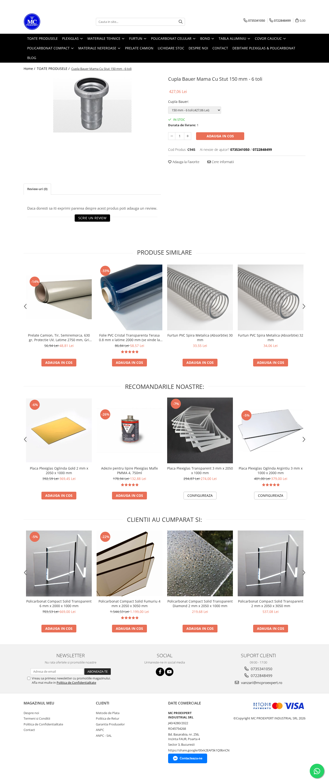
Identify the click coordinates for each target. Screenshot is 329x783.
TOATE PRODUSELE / (54, 68)
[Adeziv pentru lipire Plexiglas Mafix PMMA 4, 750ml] (129, 430)
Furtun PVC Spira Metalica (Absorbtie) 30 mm (200, 337)
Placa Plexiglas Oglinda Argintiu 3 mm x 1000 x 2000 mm (271, 470)
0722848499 (261, 675)
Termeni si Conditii (37, 718)
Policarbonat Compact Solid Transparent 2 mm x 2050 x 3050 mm (270, 603)
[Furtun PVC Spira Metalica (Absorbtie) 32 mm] (270, 297)
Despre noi (31, 713)
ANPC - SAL (104, 735)
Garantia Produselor (110, 724)
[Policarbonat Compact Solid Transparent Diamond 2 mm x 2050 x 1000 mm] (200, 563)
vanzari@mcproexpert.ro (261, 682)
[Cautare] (180, 22)
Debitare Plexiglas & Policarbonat (263, 48)
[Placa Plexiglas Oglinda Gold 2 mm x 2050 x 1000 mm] (59, 430)
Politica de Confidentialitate (76, 682)
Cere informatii (222, 161)
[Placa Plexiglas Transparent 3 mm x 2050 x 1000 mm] (200, 430)
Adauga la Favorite (185, 161)
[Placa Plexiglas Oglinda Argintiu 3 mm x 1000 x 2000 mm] (270, 430)
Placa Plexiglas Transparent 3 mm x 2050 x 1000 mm (200, 470)
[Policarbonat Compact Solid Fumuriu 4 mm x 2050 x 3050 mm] (129, 563)
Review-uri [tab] (37, 189)
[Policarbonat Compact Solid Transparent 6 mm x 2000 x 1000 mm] (59, 564)
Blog (31, 57)
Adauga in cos (220, 136)
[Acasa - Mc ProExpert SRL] (48, 21)
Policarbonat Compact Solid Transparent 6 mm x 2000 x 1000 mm (59, 603)
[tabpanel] (92, 104)
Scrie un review (92, 218)
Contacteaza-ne (191, 758)
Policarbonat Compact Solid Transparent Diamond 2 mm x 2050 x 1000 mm (200, 603)
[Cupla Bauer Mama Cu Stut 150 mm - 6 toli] (92, 104)
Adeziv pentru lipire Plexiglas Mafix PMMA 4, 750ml (129, 470)
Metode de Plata (107, 713)
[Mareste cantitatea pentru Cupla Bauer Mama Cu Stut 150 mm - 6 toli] (187, 136)
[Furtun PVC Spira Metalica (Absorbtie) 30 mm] (200, 297)
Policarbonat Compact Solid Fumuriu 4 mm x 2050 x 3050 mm (129, 603)
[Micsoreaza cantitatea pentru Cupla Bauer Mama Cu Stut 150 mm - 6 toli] (171, 136)
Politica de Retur (107, 718)
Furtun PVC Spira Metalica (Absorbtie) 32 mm (270, 337)
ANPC (100, 730)
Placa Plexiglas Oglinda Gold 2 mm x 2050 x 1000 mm (59, 470)
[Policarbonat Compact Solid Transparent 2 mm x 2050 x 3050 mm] (270, 563)
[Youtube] (169, 672)
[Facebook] (160, 672)
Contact (29, 730)
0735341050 (261, 668)
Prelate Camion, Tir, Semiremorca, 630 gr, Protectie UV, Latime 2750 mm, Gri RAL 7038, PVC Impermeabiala (59, 337)
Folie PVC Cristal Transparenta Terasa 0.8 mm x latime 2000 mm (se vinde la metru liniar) (129, 337)
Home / (30, 68)
